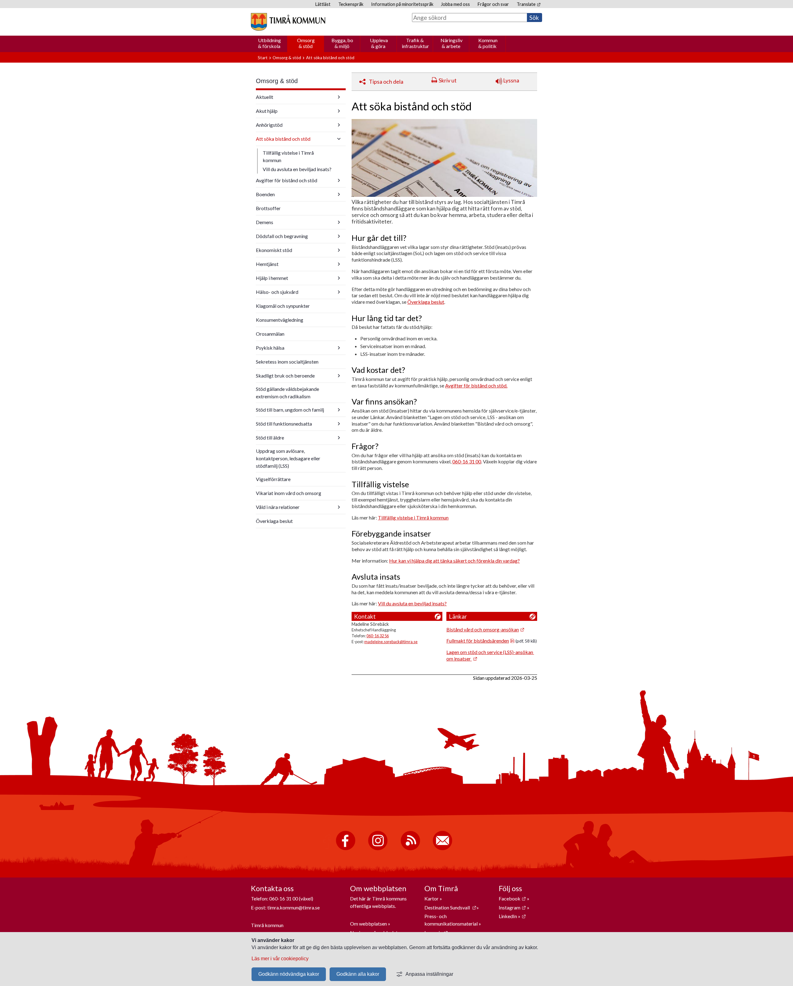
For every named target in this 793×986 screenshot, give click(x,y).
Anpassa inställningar (429, 974)
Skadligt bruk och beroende (285, 375)
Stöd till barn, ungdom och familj (290, 410)
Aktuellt (264, 97)
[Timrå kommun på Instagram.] (378, 848)
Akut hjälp (267, 111)
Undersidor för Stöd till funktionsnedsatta (339, 424)
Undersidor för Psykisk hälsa (339, 348)
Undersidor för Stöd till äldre (339, 437)
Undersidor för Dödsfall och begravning (339, 236)
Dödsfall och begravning (282, 236)
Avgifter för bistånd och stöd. (476, 385)
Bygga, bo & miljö (342, 43)
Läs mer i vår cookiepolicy (280, 958)
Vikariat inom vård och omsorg (288, 493)
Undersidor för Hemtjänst (339, 264)
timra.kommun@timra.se (293, 907)
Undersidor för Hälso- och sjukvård (339, 292)
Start (263, 57)
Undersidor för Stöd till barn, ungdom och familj (339, 410)
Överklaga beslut (274, 521)
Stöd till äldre (270, 437)
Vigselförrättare (273, 479)
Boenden (265, 194)
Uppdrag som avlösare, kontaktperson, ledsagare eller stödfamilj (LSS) (288, 458)
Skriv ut (448, 80)
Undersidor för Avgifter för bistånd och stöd (339, 180)
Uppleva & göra (379, 43)
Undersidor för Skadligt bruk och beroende (339, 375)
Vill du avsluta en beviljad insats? (297, 169)
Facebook (512, 898)
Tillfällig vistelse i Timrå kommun (288, 156)
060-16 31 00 (466, 461)
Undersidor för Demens (339, 222)
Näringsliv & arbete (451, 43)
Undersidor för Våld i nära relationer (339, 507)
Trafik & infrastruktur (415, 43)
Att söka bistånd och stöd (283, 139)
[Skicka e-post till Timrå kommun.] (442, 848)
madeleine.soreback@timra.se (391, 641)
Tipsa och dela (386, 81)
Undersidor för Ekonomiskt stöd (339, 250)
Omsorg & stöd (306, 43)
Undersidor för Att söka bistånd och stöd (339, 139)
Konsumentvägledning (279, 320)
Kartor (432, 898)
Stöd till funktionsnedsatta (284, 424)
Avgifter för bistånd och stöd (286, 180)
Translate (529, 4)
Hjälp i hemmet (272, 278)
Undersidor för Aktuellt (339, 97)
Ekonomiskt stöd (274, 250)
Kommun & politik (487, 43)
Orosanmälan (270, 334)
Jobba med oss (455, 4)
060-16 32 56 (377, 635)
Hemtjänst (267, 264)
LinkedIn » (512, 916)
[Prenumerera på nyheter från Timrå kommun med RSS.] (410, 848)
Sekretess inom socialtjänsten (287, 362)
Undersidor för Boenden (339, 194)
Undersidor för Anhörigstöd (339, 125)
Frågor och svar (493, 4)
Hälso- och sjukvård (277, 292)
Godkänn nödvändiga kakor (288, 974)
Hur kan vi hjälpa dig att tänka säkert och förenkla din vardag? (454, 561)
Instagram (512, 907)
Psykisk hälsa (270, 348)
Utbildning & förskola (269, 43)
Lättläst (323, 4)
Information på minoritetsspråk (402, 4)
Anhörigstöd (269, 125)
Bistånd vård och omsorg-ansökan (485, 629)
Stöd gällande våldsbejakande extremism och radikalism (287, 392)
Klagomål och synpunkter (283, 306)
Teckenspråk (350, 4)
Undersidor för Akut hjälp (339, 111)
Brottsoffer (268, 208)
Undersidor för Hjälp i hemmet (339, 278)
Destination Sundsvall (450, 907)
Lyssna (510, 80)
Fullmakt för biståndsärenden (480, 640)
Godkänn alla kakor (357, 974)
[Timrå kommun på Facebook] (345, 848)
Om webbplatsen (368, 923)
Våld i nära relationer (278, 507)
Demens (264, 222)
